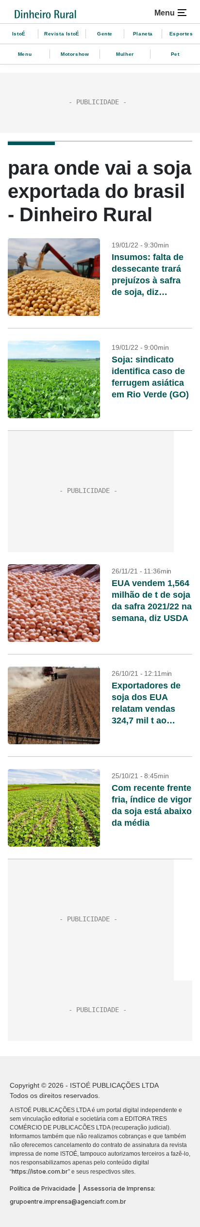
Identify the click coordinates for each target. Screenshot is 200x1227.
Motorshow (75, 54)
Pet (175, 54)
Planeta (143, 33)
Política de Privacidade (43, 1188)
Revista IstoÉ (62, 33)
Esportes (181, 33)
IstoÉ (19, 33)
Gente (105, 33)
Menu (25, 54)
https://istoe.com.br (40, 1171)
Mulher (125, 54)
